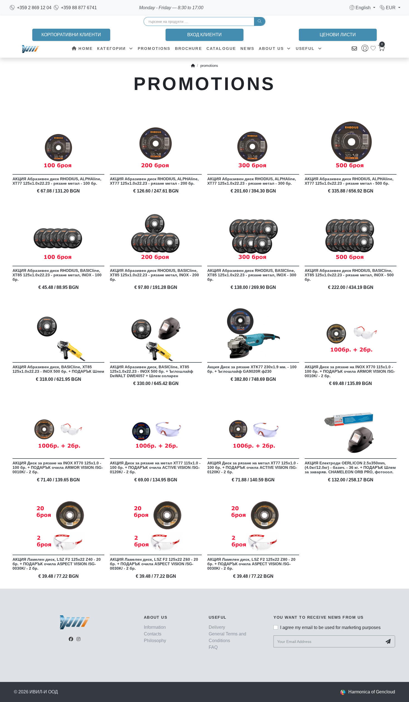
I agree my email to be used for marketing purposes (330, 627)
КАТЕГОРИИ (112, 48)
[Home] (193, 66)
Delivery (217, 627)
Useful (306, 48)
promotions (154, 48)
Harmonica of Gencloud (371, 691)
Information (155, 627)
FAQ (213, 647)
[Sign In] (364, 49)
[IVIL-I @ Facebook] (71, 639)
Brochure (188, 48)
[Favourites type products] (373, 48)
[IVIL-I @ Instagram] (78, 639)
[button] (362, 7)
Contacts (152, 634)
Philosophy (155, 640)
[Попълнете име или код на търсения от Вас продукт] (259, 21)
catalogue (221, 48)
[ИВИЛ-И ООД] (30, 48)
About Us (272, 48)
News (247, 48)
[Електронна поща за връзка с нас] (354, 49)
